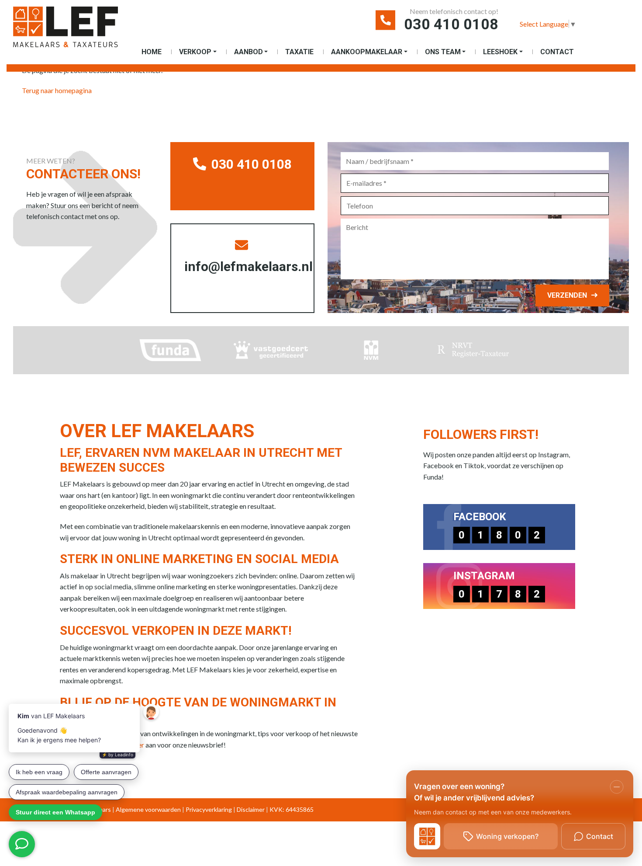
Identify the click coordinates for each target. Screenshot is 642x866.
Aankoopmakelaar (366, 52)
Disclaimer (251, 809)
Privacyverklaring (209, 809)
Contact (557, 52)
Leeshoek (500, 52)
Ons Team (443, 52)
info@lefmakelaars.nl (248, 266)
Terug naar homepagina (57, 90)
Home (152, 52)
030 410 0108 (451, 24)
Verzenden (567, 295)
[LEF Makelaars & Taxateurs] (65, 30)
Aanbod (248, 52)
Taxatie (299, 52)
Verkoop (195, 52)
